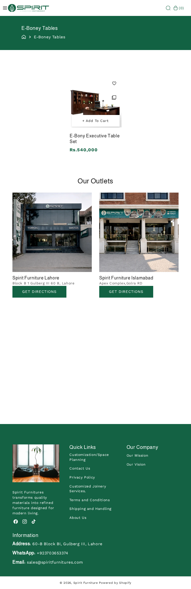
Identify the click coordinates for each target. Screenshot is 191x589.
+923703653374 (52, 553)
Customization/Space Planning (89, 457)
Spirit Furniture (85, 583)
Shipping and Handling (90, 509)
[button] (168, 7)
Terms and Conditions (89, 500)
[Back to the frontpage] (23, 36)
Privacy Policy (82, 477)
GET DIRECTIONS (126, 291)
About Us (77, 518)
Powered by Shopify (115, 583)
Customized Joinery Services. (87, 488)
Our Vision (136, 464)
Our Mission (137, 455)
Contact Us (79, 468)
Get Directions (39, 291)
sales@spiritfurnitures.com (55, 562)
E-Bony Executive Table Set (95, 138)
